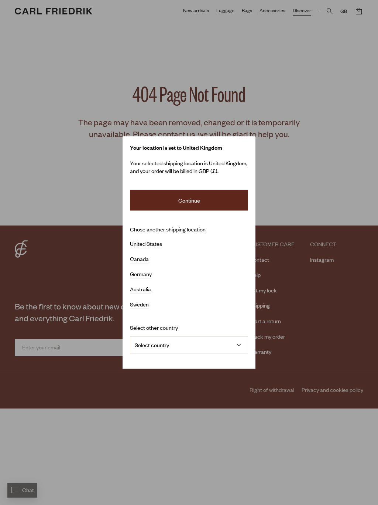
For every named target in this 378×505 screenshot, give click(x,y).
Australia (140, 289)
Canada (139, 259)
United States (146, 244)
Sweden (139, 304)
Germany (141, 274)
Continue (189, 200)
